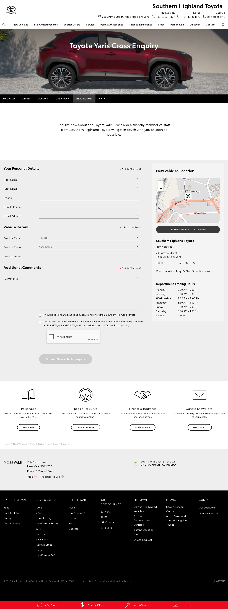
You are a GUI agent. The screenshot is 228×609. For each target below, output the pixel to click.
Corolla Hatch (12, 513)
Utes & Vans (78, 500)
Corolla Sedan (12, 523)
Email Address (12, 215)
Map (30, 476)
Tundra (72, 518)
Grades (26, 98)
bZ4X (39, 513)
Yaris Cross (52, 443)
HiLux (72, 507)
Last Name (10, 188)
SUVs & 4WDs (37, 443)
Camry (7, 518)
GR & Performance (111, 502)
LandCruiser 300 (45, 555)
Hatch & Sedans (16, 500)
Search (223, 24)
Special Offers (72, 24)
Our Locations (207, 507)
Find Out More (142, 427)
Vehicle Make (12, 238)
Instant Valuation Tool (144, 532)
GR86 (104, 517)
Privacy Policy (94, 580)
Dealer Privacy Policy (117, 325)
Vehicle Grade (13, 256)
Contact (210, 24)
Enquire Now (84, 98)
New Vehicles (20, 24)
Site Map (80, 580)
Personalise (177, 24)
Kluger (40, 550)
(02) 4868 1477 (166, 15)
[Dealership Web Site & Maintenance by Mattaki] (219, 581)
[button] (188, 197)
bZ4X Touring (43, 518)
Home (4, 23)
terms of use (77, 321)
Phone (8, 197)
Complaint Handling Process (117, 580)
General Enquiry (208, 513)
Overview (9, 98)
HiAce (72, 523)
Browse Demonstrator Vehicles (142, 520)
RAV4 (39, 507)
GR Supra (106, 527)
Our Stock (62, 98)
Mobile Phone (12, 206)
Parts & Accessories (111, 24)
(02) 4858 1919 (216, 15)
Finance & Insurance (140, 24)
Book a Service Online (175, 509)
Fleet (161, 24)
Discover (195, 24)
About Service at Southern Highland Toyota (177, 520)
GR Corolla (107, 522)
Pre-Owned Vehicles (46, 24)
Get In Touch (199, 427)
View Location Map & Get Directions (188, 229)
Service (90, 24)
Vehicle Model (13, 247)
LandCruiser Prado (47, 523)
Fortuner (41, 534)
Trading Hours (50, 476)
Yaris (6, 507)
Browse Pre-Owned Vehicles (145, 509)
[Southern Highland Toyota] (11, 10)
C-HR (39, 528)
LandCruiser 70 (77, 513)
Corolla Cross (44, 544)
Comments (11, 278)
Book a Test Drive (85, 427)
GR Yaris (106, 511)
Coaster (73, 528)
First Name (10, 179)
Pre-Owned (142, 500)
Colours (43, 98)
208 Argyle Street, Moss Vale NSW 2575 (125, 16)
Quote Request (143, 539)
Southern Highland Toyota (187, 6)
